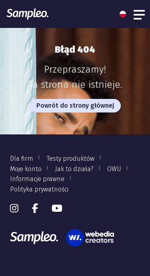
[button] (125, 14)
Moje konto (26, 169)
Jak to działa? (74, 169)
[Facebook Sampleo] (35, 208)
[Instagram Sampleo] (14, 208)
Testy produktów (70, 158)
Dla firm (21, 158)
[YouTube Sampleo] (57, 208)
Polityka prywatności (39, 189)
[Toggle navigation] (139, 14)
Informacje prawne (37, 179)
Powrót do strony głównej (75, 105)
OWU (114, 169)
